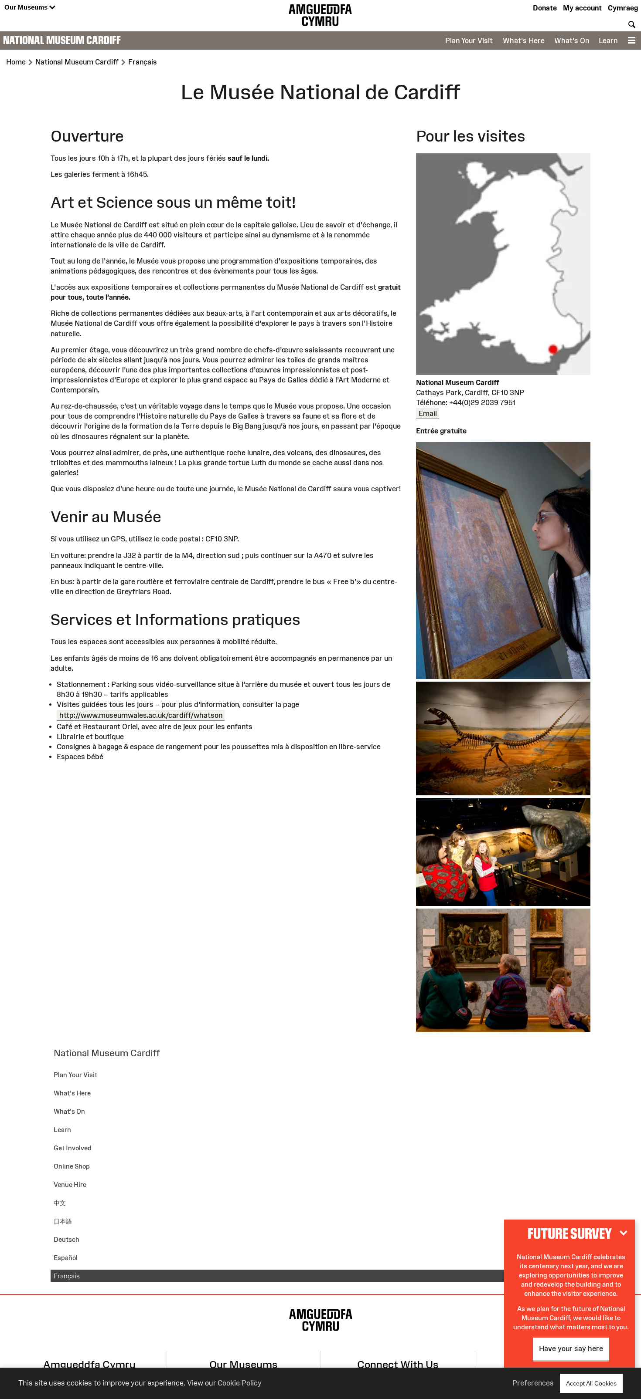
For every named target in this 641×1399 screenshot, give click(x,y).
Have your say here (571, 1348)
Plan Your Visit (469, 40)
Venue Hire (70, 1184)
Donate (545, 8)
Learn (608, 40)
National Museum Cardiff (62, 40)
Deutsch (66, 1239)
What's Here (524, 40)
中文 (60, 1202)
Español (66, 1257)
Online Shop (72, 1166)
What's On (571, 40)
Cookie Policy (240, 1383)
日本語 (63, 1221)
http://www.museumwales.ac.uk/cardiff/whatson (140, 715)
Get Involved (73, 1148)
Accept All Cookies (591, 1383)
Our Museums (26, 7)
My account (582, 8)
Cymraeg (623, 8)
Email (428, 413)
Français (67, 1276)
